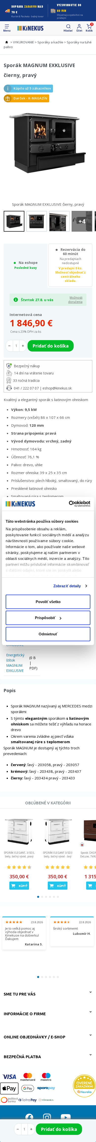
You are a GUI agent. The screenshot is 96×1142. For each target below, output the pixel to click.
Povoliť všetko (48, 601)
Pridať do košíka (59, 1129)
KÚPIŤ (23, 886)
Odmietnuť (48, 634)
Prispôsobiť (45, 618)
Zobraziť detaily (67, 586)
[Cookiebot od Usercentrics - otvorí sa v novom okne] (69, 504)
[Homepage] (30, 28)
